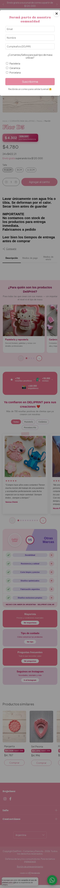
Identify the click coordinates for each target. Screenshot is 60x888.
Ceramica (15, 67)
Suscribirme (30, 81)
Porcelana (15, 72)
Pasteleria (15, 63)
